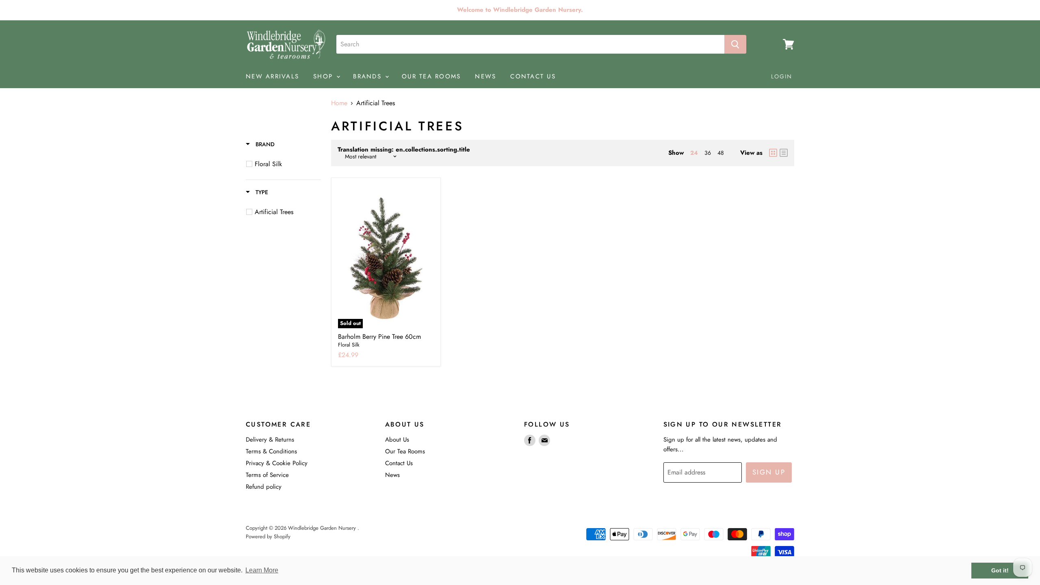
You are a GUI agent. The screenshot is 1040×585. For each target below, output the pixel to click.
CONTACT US (533, 76)
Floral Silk (349, 345)
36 (707, 153)
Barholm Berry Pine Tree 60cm (379, 336)
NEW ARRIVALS (272, 76)
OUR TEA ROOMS (431, 76)
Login (782, 76)
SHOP (324, 76)
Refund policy (264, 486)
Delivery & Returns (270, 439)
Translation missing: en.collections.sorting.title (404, 149)
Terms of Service (267, 474)
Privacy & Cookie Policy (277, 463)
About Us (397, 439)
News (392, 474)
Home (339, 103)
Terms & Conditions (271, 451)
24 (694, 153)
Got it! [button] (1000, 570)
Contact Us (399, 463)
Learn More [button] (261, 570)
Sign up (769, 472)
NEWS (485, 76)
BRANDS (368, 76)
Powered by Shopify (268, 536)
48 (720, 153)
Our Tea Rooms (405, 451)
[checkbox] (285, 164)
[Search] (735, 44)
